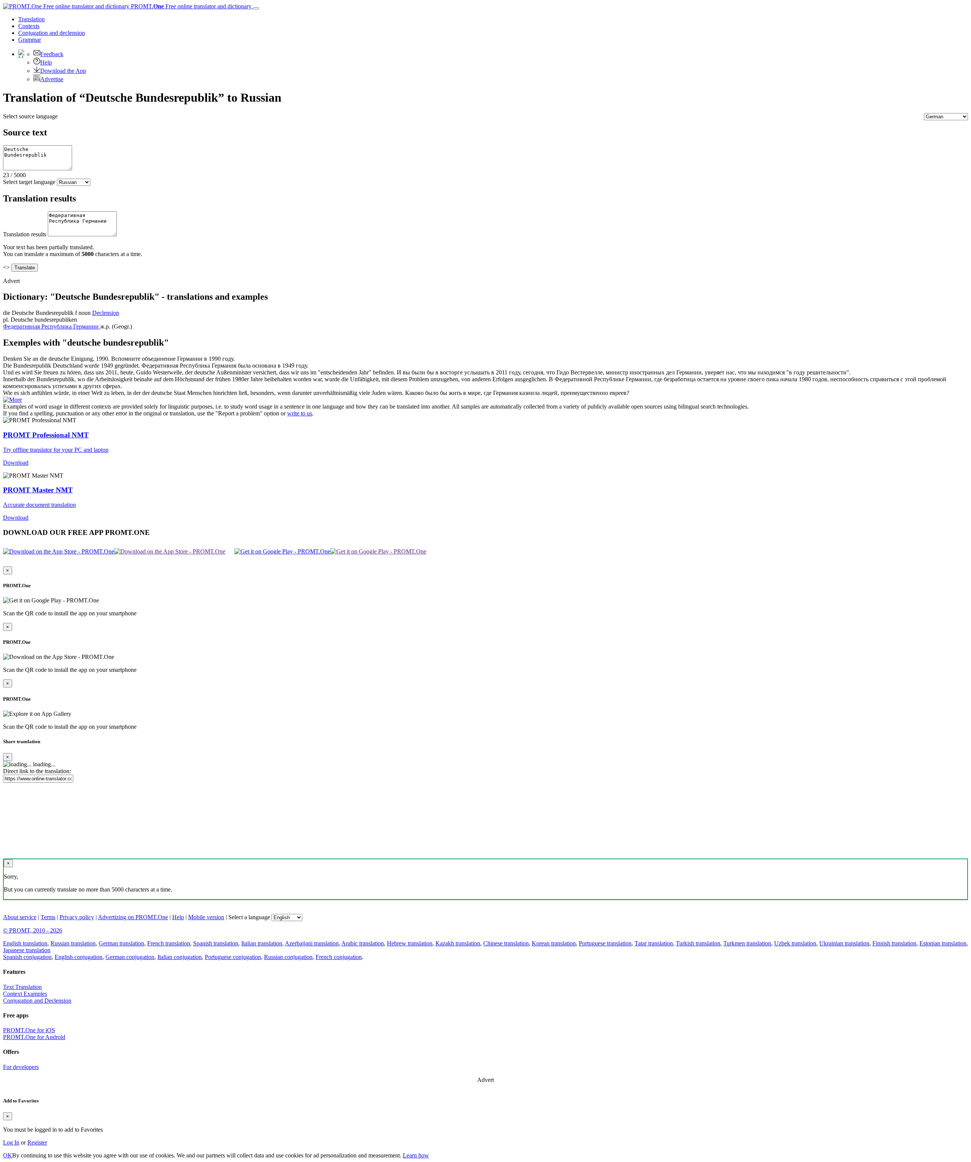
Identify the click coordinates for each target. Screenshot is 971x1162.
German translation (121, 943)
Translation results (24, 234)
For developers (21, 1067)
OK (7, 1155)
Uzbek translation (795, 943)
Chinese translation (506, 943)
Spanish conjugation (27, 957)
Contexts (28, 26)
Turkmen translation (747, 943)
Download (15, 462)
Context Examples (25, 994)
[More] (12, 399)
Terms (48, 917)
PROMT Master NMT (38, 490)
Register (37, 1142)
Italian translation (261, 943)
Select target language (29, 182)
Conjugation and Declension (37, 1000)
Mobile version (206, 917)
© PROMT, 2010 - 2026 (32, 930)
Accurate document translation (39, 505)
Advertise (51, 79)
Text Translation (22, 987)
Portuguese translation (605, 943)
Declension (105, 313)
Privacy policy (77, 917)
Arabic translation (362, 943)
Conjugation (51, 33)
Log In (11, 1142)
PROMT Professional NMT (46, 435)
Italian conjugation (179, 957)
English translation (25, 943)
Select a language (249, 917)
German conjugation (129, 957)
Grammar (29, 39)
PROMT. (190, 6)
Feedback (51, 54)
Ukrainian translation (844, 943)
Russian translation (73, 943)
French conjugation (339, 957)
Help (46, 62)
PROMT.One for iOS (29, 1030)
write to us (299, 413)
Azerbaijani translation (312, 943)
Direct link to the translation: (37, 771)
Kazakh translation (457, 943)
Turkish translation (698, 943)
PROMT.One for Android (34, 1037)
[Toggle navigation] (256, 8)
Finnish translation (894, 943)
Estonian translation (942, 943)
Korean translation (554, 943)
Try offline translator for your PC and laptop (55, 450)
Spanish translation (215, 943)
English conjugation (78, 957)
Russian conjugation (288, 957)
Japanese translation (26, 950)
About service (19, 917)
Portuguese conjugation (233, 957)
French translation (168, 943)
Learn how (416, 1155)
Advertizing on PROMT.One (133, 917)
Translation (31, 19)
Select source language (30, 116)
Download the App (63, 71)
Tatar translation (654, 943)
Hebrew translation (409, 943)
